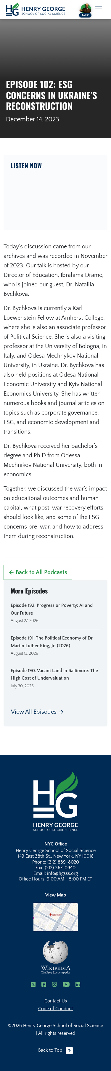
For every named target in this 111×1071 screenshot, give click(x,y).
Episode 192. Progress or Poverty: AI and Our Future (52, 609)
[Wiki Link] (55, 958)
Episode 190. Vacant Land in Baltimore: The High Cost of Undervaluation (54, 674)
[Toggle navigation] (98, 9)
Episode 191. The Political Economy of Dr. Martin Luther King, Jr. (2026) (52, 641)
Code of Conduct (55, 1008)
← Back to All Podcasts (38, 572)
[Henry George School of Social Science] (55, 800)
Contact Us (55, 1001)
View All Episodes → (37, 712)
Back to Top (50, 1050)
